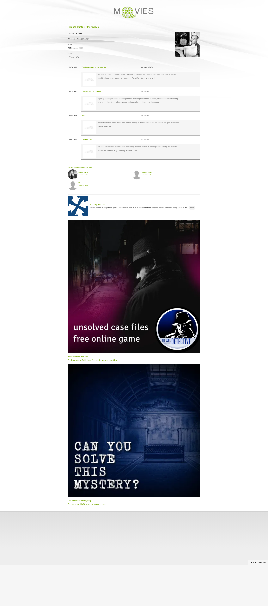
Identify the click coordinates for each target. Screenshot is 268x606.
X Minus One (87, 140)
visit (192, 208)
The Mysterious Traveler (91, 91)
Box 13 (84, 115)
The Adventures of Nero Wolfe (94, 67)
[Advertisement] (134, 533)
